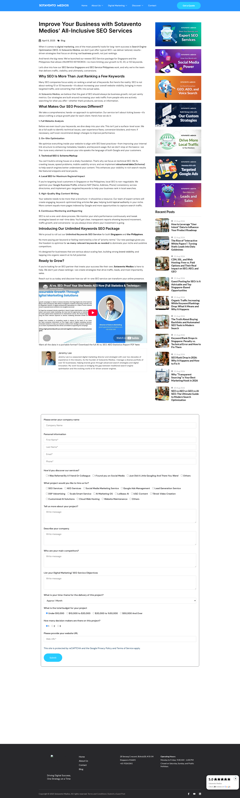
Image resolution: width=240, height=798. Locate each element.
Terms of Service (125, 648)
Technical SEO (49, 155)
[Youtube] (194, 794)
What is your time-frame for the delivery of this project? (74, 595)
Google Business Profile (65, 185)
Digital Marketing (116, 5)
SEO (55, 50)
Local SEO (46, 176)
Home (84, 5)
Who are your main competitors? (61, 550)
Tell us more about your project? (61, 506)
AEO (110, 344)
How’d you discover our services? (61, 470)
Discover (136, 5)
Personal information (55, 434)
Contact (152, 5)
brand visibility (126, 251)
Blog (63, 40)
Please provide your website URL (61, 633)
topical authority (120, 202)
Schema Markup (68, 155)
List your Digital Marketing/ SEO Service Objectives (71, 572)
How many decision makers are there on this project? (72, 620)
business (86, 53)
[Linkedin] (200, 794)
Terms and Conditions (97, 794)
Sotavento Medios (71, 50)
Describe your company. (56, 528)
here (137, 344)
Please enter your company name (61, 419)
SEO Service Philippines (102, 67)
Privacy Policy (105, 648)
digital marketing (65, 46)
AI (98, 344)
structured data (125, 164)
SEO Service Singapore (73, 67)
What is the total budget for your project (65, 608)
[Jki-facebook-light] (189, 794)
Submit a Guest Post (116, 794)
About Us (96, 5)
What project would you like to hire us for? (66, 483)
